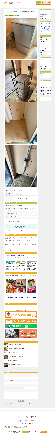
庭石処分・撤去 (43, 37)
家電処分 (17, 15)
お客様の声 (7, 15)
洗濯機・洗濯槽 (43, 30)
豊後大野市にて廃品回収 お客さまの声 (12, 360)
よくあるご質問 (43, 64)
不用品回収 (42, 12)
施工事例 (19, 417)
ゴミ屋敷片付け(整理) (44, 14)
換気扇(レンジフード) (45, 27)
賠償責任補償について (20, 420)
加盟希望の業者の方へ (20, 421)
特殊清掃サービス (43, 18)
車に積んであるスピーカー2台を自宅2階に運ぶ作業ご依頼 (14, 364)
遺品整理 (42, 16)
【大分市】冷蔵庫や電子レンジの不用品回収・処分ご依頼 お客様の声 (16, 348)
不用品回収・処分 (11, 15)
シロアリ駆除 (42, 50)
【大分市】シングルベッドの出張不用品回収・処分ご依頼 (14, 344)
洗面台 (44, 28)
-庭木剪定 (26, 420)
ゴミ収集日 (42, 73)
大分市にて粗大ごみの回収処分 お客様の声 (13, 352)
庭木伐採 (42, 52)
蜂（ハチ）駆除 (43, 41)
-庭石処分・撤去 (26, 416)
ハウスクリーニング (44, 23)
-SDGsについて (32, 419)
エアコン (46, 26)
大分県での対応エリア (44, 59)
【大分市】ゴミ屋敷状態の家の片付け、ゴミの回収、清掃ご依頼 (15, 356)
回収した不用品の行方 (44, 66)
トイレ (47, 28)
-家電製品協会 (32, 420)
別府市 (14, 15)
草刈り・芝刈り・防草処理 (44, 39)
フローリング (42, 26)
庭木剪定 (42, 54)
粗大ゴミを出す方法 (43, 75)
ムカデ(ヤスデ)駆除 (43, 48)
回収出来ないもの (44, 68)
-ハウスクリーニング (27, 417)
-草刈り (25, 421)
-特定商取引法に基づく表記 (33, 416)
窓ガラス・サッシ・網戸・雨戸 (46, 29)
